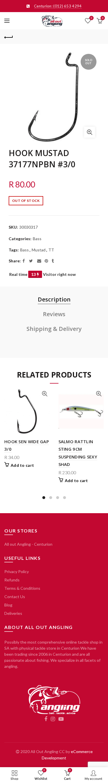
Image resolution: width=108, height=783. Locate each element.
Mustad (39, 249)
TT (51, 249)
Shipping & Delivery (54, 329)
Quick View (45, 394)
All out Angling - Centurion (28, 544)
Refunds (12, 579)
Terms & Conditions (22, 588)
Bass (37, 238)
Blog (8, 604)
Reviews (54, 314)
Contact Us (14, 596)
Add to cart (22, 465)
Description (54, 299)
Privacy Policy (16, 571)
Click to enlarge (89, 132)
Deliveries (13, 613)
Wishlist (91, 18)
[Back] (8, 36)
